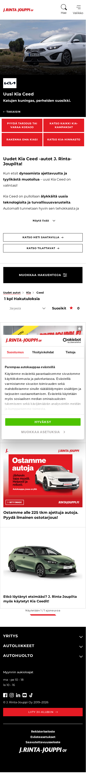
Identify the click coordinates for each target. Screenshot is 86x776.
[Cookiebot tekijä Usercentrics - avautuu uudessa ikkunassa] (63, 340)
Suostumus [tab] (15, 352)
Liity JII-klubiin (41, 712)
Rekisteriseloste (43, 731)
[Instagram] (12, 694)
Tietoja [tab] (71, 352)
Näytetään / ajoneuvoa (42, 610)
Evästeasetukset (42, 737)
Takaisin (13, 111)
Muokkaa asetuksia (40, 432)
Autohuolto (18, 655)
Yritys (10, 636)
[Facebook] (5, 694)
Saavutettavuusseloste (43, 742)
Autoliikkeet (18, 646)
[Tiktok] (31, 694)
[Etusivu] (17, 10)
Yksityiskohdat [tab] (43, 352)
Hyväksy (43, 422)
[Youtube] (24, 694)
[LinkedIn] (18, 694)
